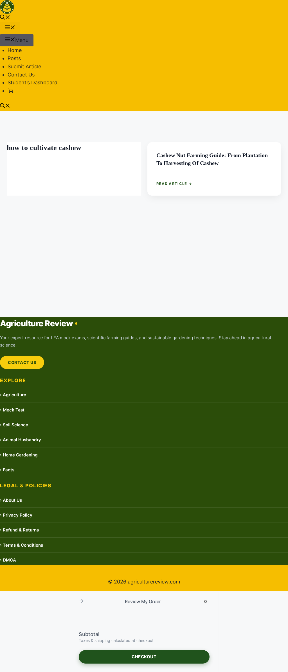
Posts (14, 58)
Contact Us (21, 75)
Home (15, 50)
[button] (5, 18)
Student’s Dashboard (32, 82)
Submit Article (24, 66)
